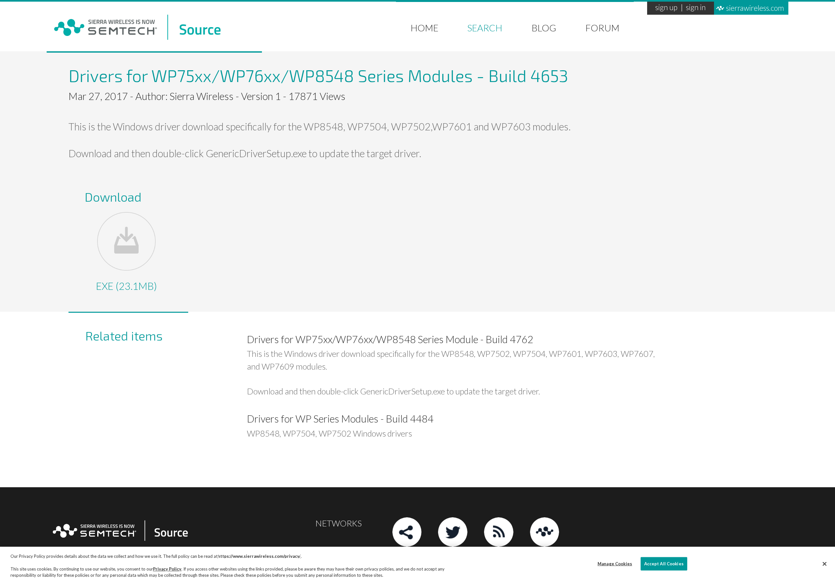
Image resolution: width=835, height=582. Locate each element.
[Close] (824, 564)
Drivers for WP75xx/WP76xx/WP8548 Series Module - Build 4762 (390, 339)
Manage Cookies (615, 563)
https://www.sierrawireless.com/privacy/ (259, 556)
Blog (544, 26)
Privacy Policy (167, 569)
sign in (696, 8)
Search (484, 26)
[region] (417, 564)
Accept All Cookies (664, 563)
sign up (666, 8)
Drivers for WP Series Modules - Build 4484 (340, 419)
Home (424, 26)
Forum (602, 26)
